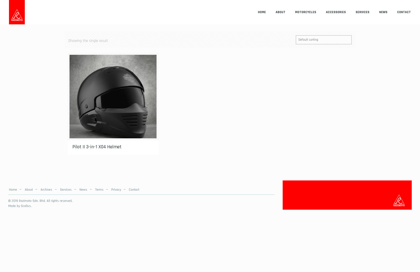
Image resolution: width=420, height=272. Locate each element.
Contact (134, 190)
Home (13, 190)
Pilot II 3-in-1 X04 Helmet (97, 147)
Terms (99, 190)
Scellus (26, 206)
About (29, 190)
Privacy (116, 190)
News (83, 190)
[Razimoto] (17, 12)
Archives (46, 190)
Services (66, 190)
